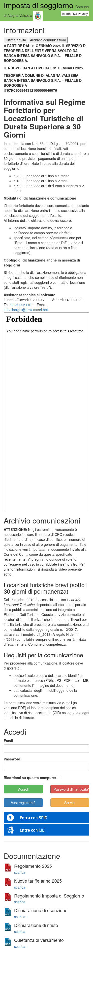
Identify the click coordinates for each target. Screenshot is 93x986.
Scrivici (69, 802)
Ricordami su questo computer (30, 777)
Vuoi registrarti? (23, 802)
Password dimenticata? (72, 789)
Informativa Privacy (75, 13)
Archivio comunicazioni (48, 39)
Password (12, 758)
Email (8, 740)
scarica (19, 872)
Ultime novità (16, 39)
